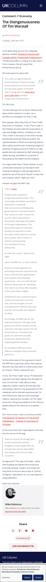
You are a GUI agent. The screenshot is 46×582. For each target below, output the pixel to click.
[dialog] (23, 573)
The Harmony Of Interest (13, 418)
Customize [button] (6, 577)
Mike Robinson (12, 35)
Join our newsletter (23, 546)
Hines (14, 189)
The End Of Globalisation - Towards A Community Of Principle (20, 421)
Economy (25, 16)
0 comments (21, 538)
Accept (38, 577)
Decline (27, 577)
